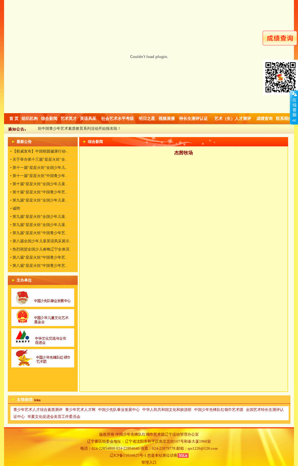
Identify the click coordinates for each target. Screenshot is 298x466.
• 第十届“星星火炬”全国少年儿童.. (38, 184)
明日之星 (147, 118)
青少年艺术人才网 (80, 409)
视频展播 (167, 118)
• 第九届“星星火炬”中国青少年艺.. (38, 233)
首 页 (14, 118)
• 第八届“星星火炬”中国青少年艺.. (38, 257)
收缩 (294, 107)
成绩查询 (264, 118)
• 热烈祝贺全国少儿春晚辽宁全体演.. (40, 249)
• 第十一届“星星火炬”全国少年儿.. (38, 167)
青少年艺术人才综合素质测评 (38, 409)
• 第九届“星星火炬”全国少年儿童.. (38, 200)
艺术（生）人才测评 (232, 118)
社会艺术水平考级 (117, 118)
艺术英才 (69, 118)
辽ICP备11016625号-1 (128, 455)
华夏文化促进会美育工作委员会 (53, 416)
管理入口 (149, 462)
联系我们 (284, 118)
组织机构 (30, 118)
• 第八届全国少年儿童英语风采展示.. (40, 241)
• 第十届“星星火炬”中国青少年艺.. (38, 192)
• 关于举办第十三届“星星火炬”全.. (38, 159)
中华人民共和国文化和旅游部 (166, 409)
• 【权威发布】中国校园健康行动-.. (39, 151)
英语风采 (88, 118)
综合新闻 (49, 118)
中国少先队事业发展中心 (119, 409)
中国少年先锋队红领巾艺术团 (218, 409)
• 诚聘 (15, 208)
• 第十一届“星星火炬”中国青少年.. (38, 176)
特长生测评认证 (193, 118)
